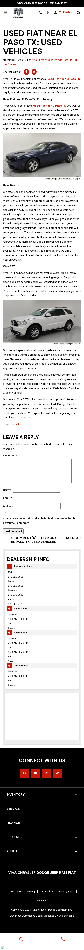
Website (8, 506)
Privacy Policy (67, 891)
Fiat (17, 424)
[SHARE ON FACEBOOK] (26, 72)
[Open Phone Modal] (40, 12)
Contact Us (16, 891)
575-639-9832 (15, 594)
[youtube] (35, 773)
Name (8, 489)
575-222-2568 (15, 576)
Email (7, 497)
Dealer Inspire (66, 915)
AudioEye (42, 900)
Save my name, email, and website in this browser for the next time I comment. (39, 521)
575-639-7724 (15, 604)
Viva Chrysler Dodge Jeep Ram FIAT (53, 909)
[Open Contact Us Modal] (63, 939)
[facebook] (24, 773)
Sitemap (30, 891)
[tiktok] (57, 773)
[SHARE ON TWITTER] (34, 72)
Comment (10, 455)
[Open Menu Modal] (5, 12)
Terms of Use (47, 891)
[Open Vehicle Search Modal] (78, 12)
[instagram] (46, 773)
